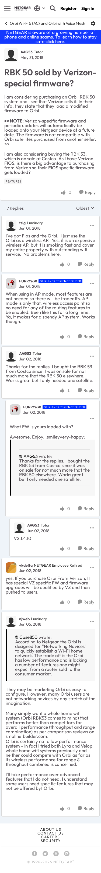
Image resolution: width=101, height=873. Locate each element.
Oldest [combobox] (85, 208)
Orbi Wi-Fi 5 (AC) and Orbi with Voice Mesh (47, 23)
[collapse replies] (50, 218)
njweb (24, 619)
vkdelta (26, 565)
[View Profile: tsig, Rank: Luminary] (11, 225)
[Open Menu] (93, 23)
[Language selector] (40, 8)
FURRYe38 (28, 281)
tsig (22, 223)
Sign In (87, 8)
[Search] (53, 8)
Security (51, 840)
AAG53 (26, 52)
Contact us (50, 833)
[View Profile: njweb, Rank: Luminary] (11, 621)
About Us (50, 829)
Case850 (28, 637)
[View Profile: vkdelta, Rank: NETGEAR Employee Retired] (11, 567)
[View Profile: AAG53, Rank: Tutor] (11, 54)
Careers (50, 837)
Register (68, 8)
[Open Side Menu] (7, 8)
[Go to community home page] (23, 8)
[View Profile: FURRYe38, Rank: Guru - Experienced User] (11, 283)
